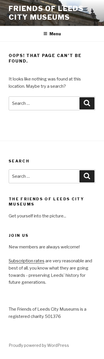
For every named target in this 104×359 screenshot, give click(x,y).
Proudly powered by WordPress (39, 345)
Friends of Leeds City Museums (46, 12)
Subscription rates (26, 260)
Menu (55, 33)
